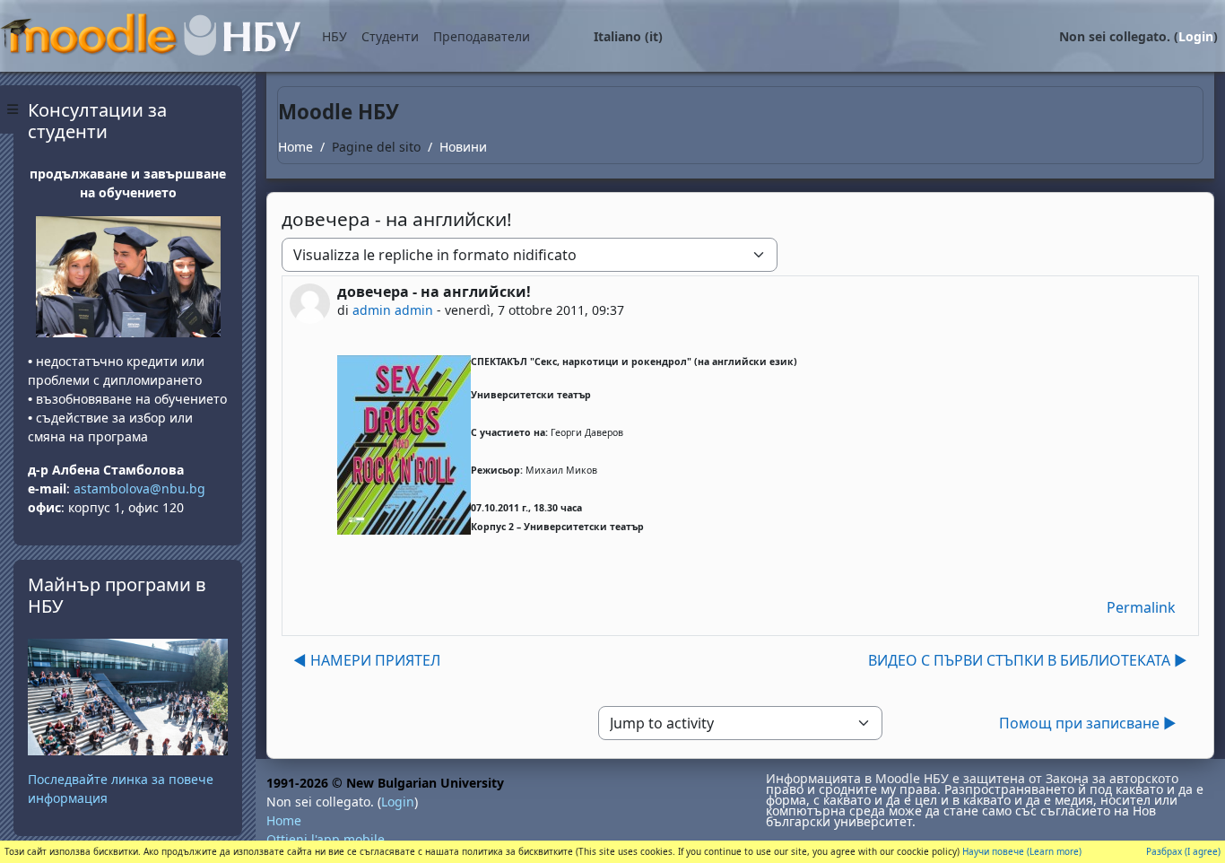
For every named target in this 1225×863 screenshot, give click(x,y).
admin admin (392, 309)
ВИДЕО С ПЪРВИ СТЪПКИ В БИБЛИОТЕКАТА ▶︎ (1027, 660)
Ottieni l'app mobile (325, 839)
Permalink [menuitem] (1141, 607)
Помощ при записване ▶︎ (1088, 723)
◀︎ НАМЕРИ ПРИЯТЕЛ (366, 660)
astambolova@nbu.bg (141, 488)
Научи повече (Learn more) (1022, 851)
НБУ (334, 36)
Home (295, 146)
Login (1195, 36)
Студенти (390, 36)
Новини (463, 146)
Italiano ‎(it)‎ (628, 36)
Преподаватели (481, 36)
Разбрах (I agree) (1183, 851)
